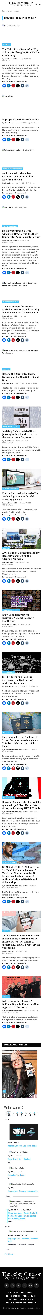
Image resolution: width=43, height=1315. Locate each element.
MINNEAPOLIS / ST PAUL (11, 427)
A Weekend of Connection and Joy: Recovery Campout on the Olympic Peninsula (21, 555)
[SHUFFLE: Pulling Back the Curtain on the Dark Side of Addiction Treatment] (21, 662)
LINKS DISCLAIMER (27, 1293)
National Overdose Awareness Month (22, 1145)
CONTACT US (32, 1302)
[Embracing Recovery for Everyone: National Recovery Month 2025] (21, 600)
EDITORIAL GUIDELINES (13, 1296)
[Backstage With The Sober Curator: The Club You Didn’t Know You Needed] (21, 159)
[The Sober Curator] (21, 4)
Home (4, 11)
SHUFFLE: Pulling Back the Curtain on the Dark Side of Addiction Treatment (17, 679)
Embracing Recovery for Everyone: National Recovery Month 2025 (18, 617)
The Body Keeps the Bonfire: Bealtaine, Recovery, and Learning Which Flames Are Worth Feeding (21, 309)
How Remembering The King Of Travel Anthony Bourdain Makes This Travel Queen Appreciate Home (20, 741)
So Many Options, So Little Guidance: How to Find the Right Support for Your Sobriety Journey (21, 233)
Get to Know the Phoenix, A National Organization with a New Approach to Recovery (20, 1004)
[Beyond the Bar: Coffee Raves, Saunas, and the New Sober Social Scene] (21, 359)
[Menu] (3, 4)
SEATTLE (6, 548)
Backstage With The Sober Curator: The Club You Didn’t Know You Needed (18, 176)
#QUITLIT (6, 45)
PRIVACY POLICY (13, 1293)
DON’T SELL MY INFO (26, 1299)
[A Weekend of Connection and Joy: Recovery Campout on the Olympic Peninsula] (21, 538)
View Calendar (9, 1254)
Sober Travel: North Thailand (19, 1159)
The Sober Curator (13, 1308)
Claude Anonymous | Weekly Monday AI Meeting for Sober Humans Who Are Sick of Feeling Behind (22, 1216)
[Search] (39, 4)
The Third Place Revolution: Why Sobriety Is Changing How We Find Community (21, 52)
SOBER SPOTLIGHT (9, 862)
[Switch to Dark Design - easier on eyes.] (35, 4)
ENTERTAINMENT (8, 797)
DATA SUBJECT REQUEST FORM (16, 1302)
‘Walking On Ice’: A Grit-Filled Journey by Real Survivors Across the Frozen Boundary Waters (20, 434)
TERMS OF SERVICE (29, 1296)
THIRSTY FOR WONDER (10, 302)
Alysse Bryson (8, 672)
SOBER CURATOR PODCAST (12, 169)
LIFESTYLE (6, 369)
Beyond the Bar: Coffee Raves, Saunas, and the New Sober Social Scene (20, 376)
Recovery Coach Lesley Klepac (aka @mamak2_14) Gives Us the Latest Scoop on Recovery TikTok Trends (21, 805)
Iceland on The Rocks (16, 1175)
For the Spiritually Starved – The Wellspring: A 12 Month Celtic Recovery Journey (20, 496)
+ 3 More (7, 1249)
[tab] (9, 1113)
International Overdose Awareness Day (23, 1191)
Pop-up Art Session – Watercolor (20, 119)
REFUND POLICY (13, 1299)
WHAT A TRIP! (7, 732)
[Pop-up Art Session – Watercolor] (21, 105)
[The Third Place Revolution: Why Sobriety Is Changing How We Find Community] (21, 35)
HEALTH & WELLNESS (10, 226)
